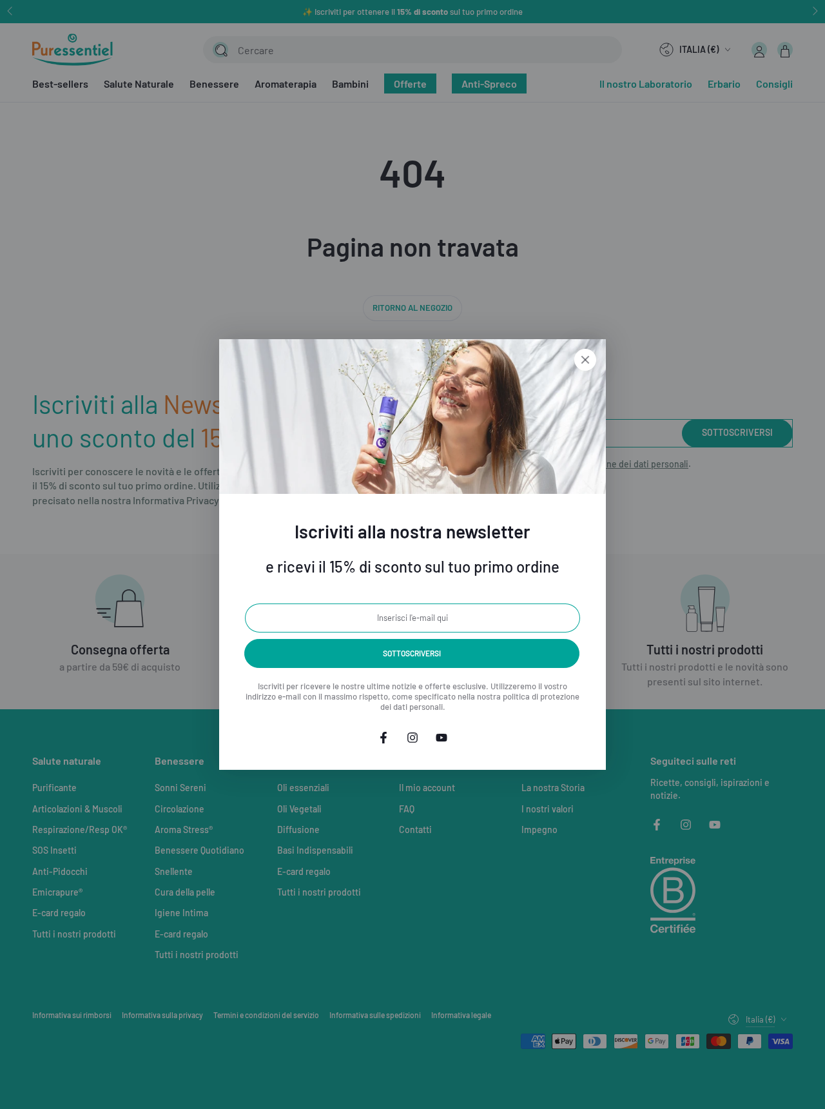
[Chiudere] (585, 360)
